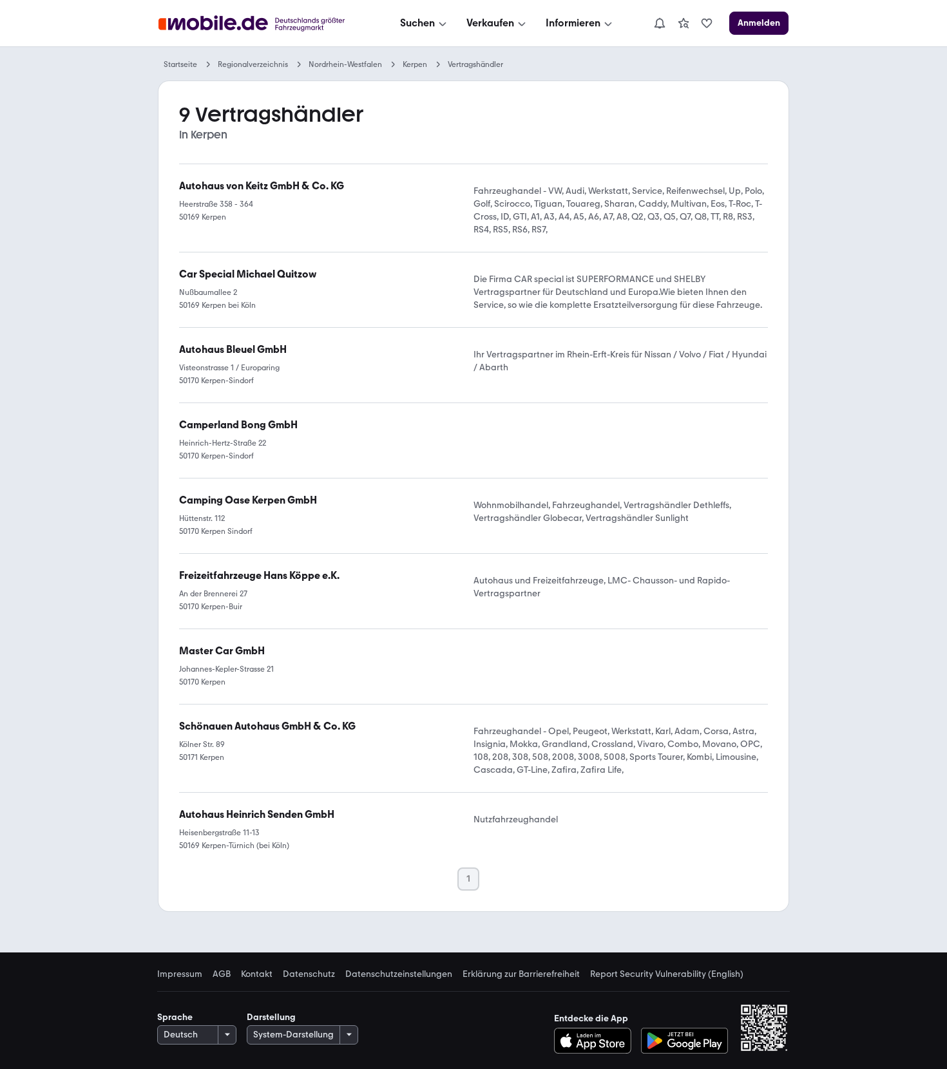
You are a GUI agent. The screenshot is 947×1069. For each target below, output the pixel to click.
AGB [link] (222, 974)
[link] (683, 23)
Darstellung (271, 1017)
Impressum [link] (179, 974)
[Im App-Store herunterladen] (596, 1041)
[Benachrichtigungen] (659, 23)
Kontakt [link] (257, 974)
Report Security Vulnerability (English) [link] (666, 974)
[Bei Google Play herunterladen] (684, 1041)
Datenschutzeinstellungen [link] (398, 974)
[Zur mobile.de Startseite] (263, 23)
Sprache (175, 1017)
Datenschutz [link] (309, 974)
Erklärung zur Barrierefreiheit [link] (521, 974)
